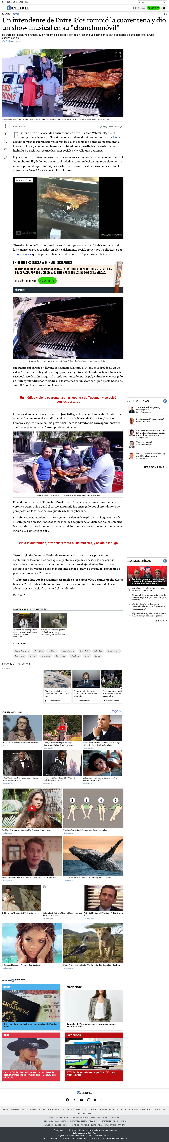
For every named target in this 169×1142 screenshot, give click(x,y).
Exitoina (150, 1110)
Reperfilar (94, 1110)
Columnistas (138, 401)
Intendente (75, 656)
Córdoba (85, 1110)
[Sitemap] (102, 1100)
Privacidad (85, 1125)
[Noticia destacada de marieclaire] (94, 988)
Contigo (64, 1121)
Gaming (158, 1110)
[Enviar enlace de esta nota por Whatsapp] (5, 141)
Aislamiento (45, 656)
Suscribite (153, 8)
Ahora (5, 1110)
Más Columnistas (154, 467)
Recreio (116, 1121)
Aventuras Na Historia (78, 1121)
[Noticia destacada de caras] (31, 1036)
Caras (142, 1110)
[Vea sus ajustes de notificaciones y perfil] (164, 8)
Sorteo (97, 656)
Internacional (53, 1110)
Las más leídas (139, 561)
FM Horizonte (115, 1117)
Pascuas (118, 137)
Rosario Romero (68, 651)
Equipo (93, 1125)
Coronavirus (60, 656)
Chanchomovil (113, 651)
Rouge (93, 1117)
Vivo (164, 1110)
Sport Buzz (106, 1121)
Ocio (78, 1110)
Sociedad (42, 1110)
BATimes (105, 1117)
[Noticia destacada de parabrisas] (94, 1036)
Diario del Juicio (84, 1113)
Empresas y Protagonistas (119, 1110)
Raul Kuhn (52, 651)
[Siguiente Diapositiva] (121, 688)
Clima (63, 1110)
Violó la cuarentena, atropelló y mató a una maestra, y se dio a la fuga (68, 543)
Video (87, 656)
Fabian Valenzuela (22, 651)
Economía (33, 1110)
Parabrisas (84, 1117)
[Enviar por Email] (5, 149)
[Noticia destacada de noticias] (31, 988)
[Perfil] (18, 980)
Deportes (70, 1110)
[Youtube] (81, 1100)
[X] (74, 1100)
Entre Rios (98, 651)
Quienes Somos (61, 1125)
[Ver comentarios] (165, 14)
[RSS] (95, 1100)
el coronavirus (22, 254)
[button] (62, 85)
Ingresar (141, 8)
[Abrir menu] (4, 8)
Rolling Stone (94, 1121)
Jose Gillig (39, 651)
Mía (98, 1117)
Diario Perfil (84, 651)
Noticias (135, 1110)
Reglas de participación (107, 1125)
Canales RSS (48, 1125)
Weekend (67, 1117)
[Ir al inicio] (18, 7)
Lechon (32, 656)
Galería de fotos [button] (15, 41)
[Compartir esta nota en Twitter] (5, 133)
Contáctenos (74, 1125)
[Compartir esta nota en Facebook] (5, 126)
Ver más (159, 621)
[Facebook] (67, 1100)
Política (25, 1110)
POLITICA (6, 14)
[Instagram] (88, 1100)
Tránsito (121, 1125)
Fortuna (75, 1117)
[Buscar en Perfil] (165, 2)
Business (103, 1110)
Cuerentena (19, 656)
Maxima (123, 1121)
